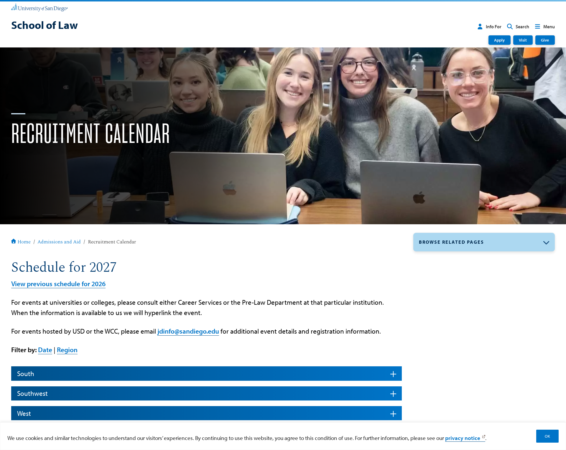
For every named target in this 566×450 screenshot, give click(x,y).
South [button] (25, 373)
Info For (493, 26)
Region (67, 349)
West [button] (24, 413)
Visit (523, 40)
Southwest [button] (32, 393)
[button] (484, 242)
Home (24, 242)
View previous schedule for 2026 (58, 283)
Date (45, 349)
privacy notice (462, 437)
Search (522, 26)
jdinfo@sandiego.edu (188, 331)
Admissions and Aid (59, 242)
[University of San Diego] (39, 7)
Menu (549, 26)
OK (547, 436)
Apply (499, 40)
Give (545, 40)
